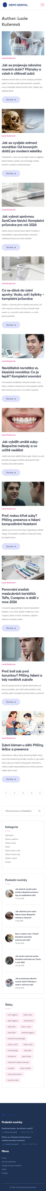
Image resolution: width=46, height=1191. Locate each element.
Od (9, 1132)
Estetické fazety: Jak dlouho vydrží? (17, 1129)
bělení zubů (27, 1015)
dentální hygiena (28, 1032)
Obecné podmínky (9, 1162)
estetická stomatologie (16, 1038)
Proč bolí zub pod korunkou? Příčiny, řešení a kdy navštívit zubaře (22, 676)
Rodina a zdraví (11, 858)
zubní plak (27, 1050)
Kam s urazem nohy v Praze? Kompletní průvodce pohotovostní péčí (27, 937)
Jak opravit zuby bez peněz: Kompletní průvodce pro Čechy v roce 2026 (28, 959)
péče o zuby (26, 1027)
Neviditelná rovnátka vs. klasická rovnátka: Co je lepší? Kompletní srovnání (21, 372)
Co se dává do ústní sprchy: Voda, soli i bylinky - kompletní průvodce (23, 295)
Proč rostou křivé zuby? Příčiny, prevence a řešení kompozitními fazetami (21, 520)
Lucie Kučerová (8, 58)
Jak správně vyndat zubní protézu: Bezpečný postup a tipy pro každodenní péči (26, 892)
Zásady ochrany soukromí (12, 1165)
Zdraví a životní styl (12, 854)
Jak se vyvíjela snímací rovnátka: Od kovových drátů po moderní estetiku (22, 147)
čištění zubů (28, 1044)
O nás (4, 1158)
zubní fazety (26, 1056)
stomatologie (13, 1050)
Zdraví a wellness (11, 839)
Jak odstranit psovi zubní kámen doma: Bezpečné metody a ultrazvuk (25, 915)
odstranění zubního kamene (18, 1062)
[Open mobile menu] (42, 5)
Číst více (10, 99)
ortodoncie (12, 1056)
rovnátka (11, 1068)
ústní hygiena (13, 1015)
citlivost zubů (13, 1044)
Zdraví (7, 847)
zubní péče (12, 1027)
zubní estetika (25, 1068)
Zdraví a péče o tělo (12, 850)
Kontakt (5, 1173)
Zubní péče (9, 835)
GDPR (4, 1169)
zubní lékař (12, 1032)
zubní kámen (28, 1021)
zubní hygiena (13, 1021)
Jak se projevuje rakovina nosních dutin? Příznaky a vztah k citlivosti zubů (21, 69)
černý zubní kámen (15, 1074)
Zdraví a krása (10, 843)
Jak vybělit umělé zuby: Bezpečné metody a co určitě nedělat (20, 446)
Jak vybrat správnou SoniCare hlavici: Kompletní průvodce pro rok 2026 (23, 221)
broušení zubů (13, 1080)
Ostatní (8, 862)
